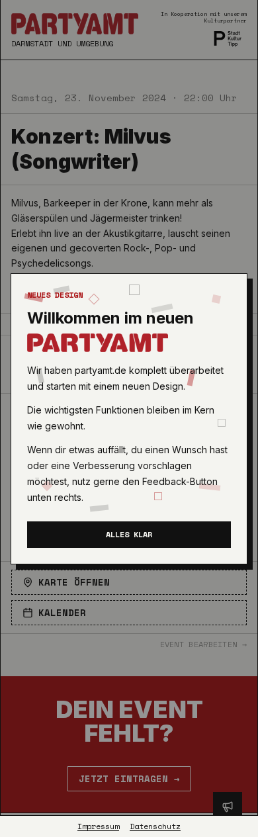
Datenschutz (155, 826)
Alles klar (129, 534)
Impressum (98, 826)
